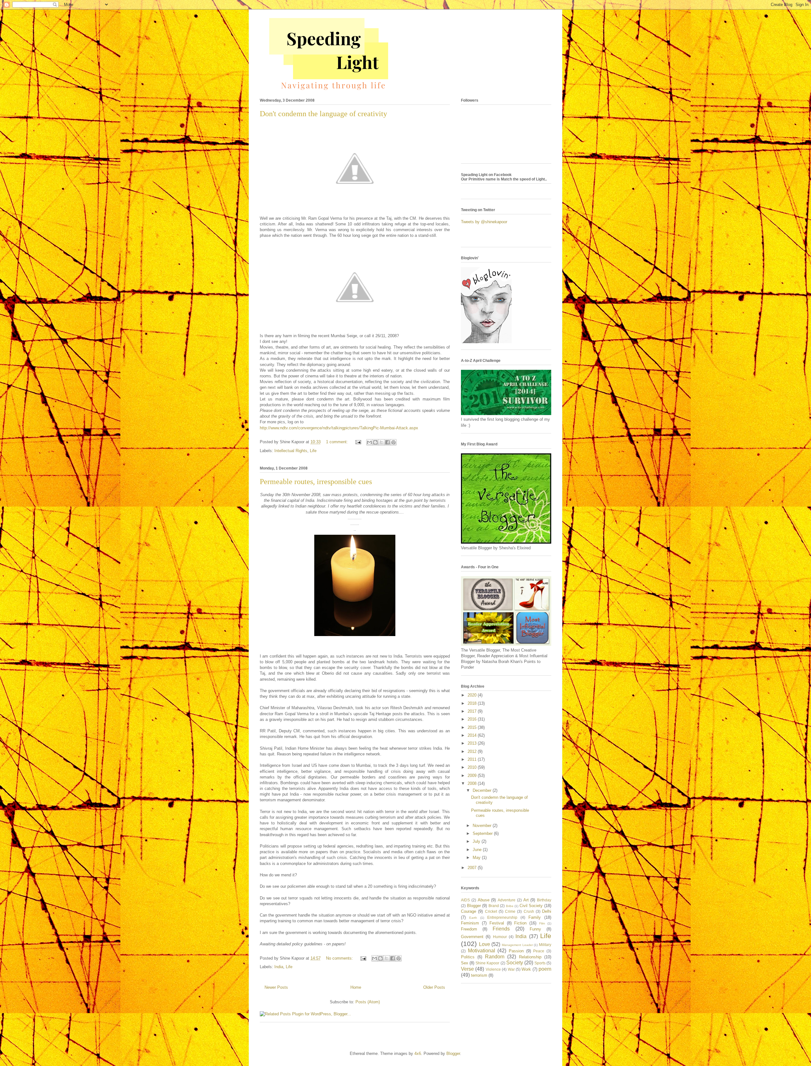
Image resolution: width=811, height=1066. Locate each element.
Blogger (474, 905)
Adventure (506, 900)
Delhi (546, 911)
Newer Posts (276, 987)
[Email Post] (357, 441)
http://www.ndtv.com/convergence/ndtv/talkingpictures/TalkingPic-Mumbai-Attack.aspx (339, 428)
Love (484, 944)
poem (545, 969)
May (477, 857)
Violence (493, 969)
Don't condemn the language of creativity (323, 114)
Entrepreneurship (502, 917)
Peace (538, 951)
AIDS (465, 900)
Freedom (469, 929)
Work (526, 969)
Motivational (481, 950)
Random (494, 956)
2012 (473, 751)
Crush (529, 911)
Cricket (491, 911)
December (483, 790)
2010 (473, 767)
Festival (496, 923)
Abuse (483, 900)
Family (534, 917)
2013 (473, 743)
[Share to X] (381, 442)
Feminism (470, 923)
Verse (467, 969)
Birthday (544, 900)
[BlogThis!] (375, 442)
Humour (500, 937)
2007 (473, 867)
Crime (510, 911)
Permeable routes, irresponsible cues (316, 481)
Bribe (510, 906)
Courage (468, 911)
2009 (473, 775)
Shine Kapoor (487, 963)
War (511, 969)
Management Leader (517, 945)
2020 (473, 695)
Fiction (520, 923)
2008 (473, 783)
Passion (516, 951)
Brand (494, 906)
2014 (473, 735)
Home (355, 987)
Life (313, 450)
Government (472, 936)
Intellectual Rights (290, 450)
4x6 (417, 1053)
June (478, 849)
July (477, 841)
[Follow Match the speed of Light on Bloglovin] (486, 341)
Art (526, 900)
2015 (473, 727)
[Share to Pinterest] (393, 442)
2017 (473, 711)
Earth (473, 917)
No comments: (340, 958)
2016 (473, 719)
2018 (473, 703)
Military (545, 945)
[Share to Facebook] (387, 442)
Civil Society (531, 905)
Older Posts (434, 987)
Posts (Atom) (367, 1002)
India (278, 966)
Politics (468, 957)
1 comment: (337, 441)
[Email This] (369, 442)
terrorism (479, 975)
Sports (540, 963)
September (483, 833)
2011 (473, 759)
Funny (535, 929)
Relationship (530, 957)
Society (514, 962)
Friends (501, 928)
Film (542, 923)
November (483, 825)
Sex (464, 963)
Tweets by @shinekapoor (484, 221)
